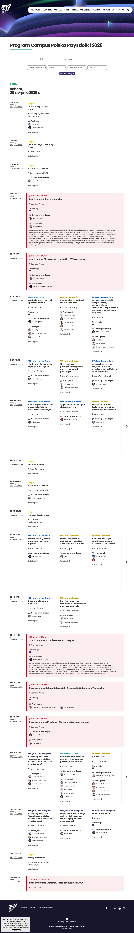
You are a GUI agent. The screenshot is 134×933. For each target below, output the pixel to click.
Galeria (96, 10)
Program (58, 10)
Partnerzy (47, 10)
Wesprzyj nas (118, 10)
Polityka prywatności (46, 908)
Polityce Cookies (22, 927)
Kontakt (106, 10)
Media (75, 10)
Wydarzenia (85, 10)
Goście (67, 10)
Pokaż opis (32, 132)
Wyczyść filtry (66, 73)
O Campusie (36, 10)
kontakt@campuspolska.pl (67, 922)
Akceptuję (16, 930)
